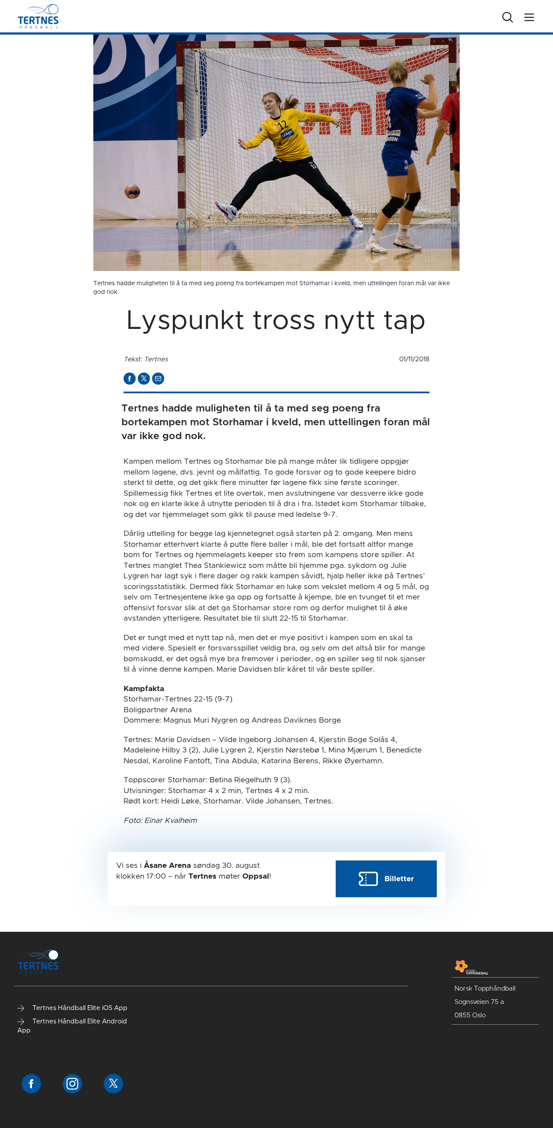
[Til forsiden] (38, 16)
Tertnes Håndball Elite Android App (72, 1026)
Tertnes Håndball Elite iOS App (79, 1008)
